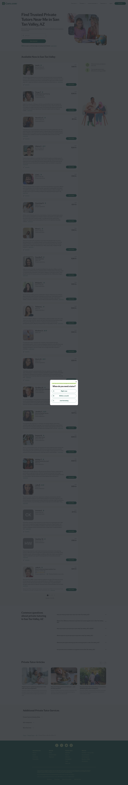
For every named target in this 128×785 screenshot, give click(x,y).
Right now (64, 391)
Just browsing (64, 400)
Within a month (64, 396)
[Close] (76, 382)
